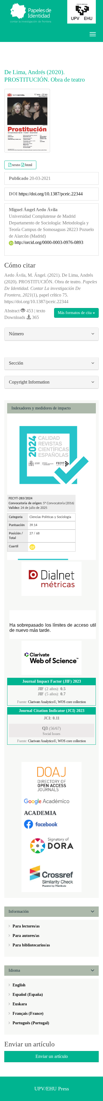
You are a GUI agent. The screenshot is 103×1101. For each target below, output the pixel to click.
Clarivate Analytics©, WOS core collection (57, 702)
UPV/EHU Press (51, 1089)
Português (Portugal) (30, 1023)
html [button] (28, 165)
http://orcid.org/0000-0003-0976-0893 (48, 242)
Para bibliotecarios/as (30, 945)
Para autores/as (25, 935)
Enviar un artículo (51, 1056)
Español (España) (27, 994)
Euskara (19, 1004)
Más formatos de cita (75, 313)
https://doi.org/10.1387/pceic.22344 (51, 193)
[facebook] (51, 823)
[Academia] (51, 812)
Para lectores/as (25, 926)
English (18, 985)
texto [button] (16, 165)
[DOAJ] (51, 779)
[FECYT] (51, 454)
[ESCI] (51, 657)
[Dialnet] (51, 578)
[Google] (51, 801)
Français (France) (27, 1013)
